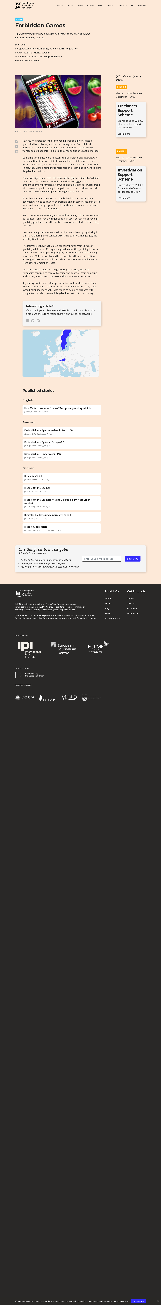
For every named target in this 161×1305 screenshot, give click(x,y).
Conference (122, 5)
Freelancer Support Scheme (47, 56)
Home (60, 5)
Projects (90, 5)
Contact (131, 598)
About (69, 5)
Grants (80, 5)
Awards (109, 5)
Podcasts (142, 5)
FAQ (132, 5)
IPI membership (113, 618)
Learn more (124, 133)
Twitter (131, 603)
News (100, 5)
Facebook (132, 608)
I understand (138, 1301)
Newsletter (133, 613)
